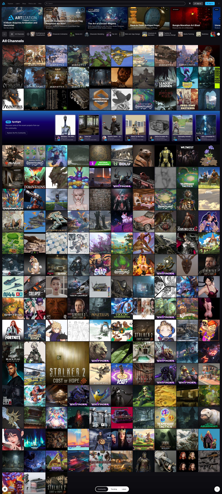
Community (102, 489)
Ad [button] (82, 9)
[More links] (219, 3)
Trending (114, 489)
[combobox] (115, 3)
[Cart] (190, 3)
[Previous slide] (2, 18)
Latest (124, 489)
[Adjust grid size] (5, 489)
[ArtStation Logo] (3, 3)
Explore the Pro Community (16, 133)
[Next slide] (220, 18)
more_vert (22, 61)
